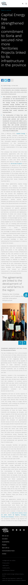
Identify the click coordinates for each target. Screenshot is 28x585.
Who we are (5, 535)
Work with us (5, 547)
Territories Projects (16, 163)
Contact (4, 553)
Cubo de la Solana (17, 513)
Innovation (5, 538)
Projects (4, 544)
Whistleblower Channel (8, 570)
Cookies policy (6, 567)
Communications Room (8, 550)
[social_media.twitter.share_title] (5, 80)
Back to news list (6, 10)
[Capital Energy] (4, 4)
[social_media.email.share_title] (12, 80)
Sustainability (5, 541)
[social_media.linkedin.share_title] (9, 80)
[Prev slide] (20, 343)
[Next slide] (24, 343)
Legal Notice (5, 565)
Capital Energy (20, 133)
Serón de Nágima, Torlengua (17, 514)
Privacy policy (5, 563)
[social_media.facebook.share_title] (2, 80)
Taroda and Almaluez (7, 516)
